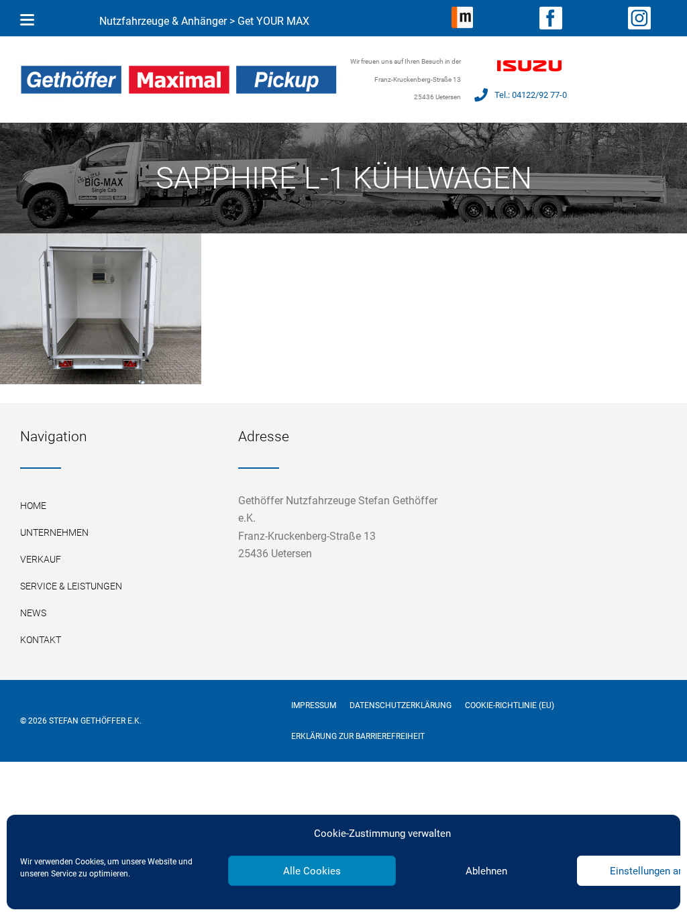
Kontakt (40, 639)
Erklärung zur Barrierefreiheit (358, 736)
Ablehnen (486, 871)
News (33, 613)
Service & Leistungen (71, 586)
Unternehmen (54, 532)
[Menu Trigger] (26, 20)
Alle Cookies (312, 871)
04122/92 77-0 (539, 95)
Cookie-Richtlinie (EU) (509, 705)
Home (33, 505)
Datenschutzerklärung (401, 705)
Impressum (313, 705)
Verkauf (40, 559)
